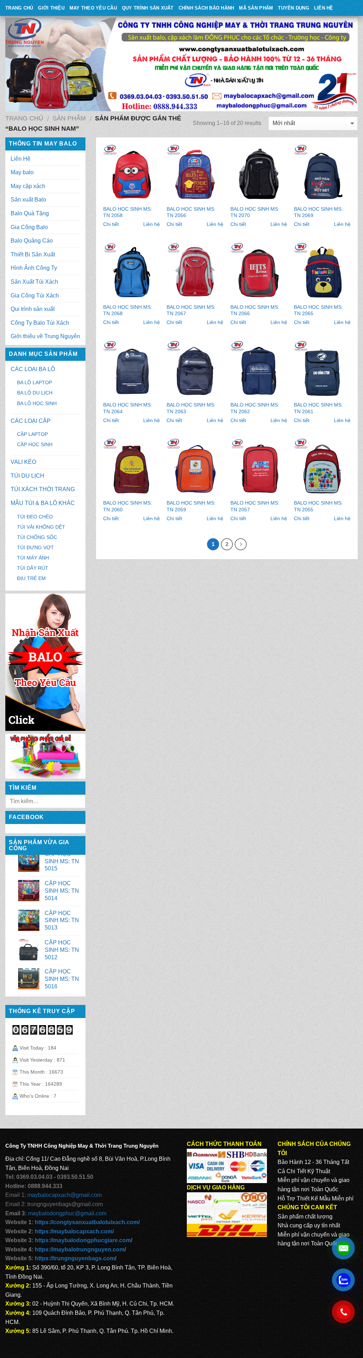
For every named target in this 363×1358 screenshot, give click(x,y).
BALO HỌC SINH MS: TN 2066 (254, 310)
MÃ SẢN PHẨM (256, 8)
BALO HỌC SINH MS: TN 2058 (127, 212)
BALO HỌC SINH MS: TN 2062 (254, 408)
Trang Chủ (19, 8)
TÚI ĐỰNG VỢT (35, 547)
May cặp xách (28, 186)
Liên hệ (151, 224)
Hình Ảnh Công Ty (34, 268)
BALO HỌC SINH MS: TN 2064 (127, 408)
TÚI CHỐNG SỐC (37, 537)
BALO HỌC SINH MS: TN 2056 (191, 212)
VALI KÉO (23, 462)
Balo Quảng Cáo (32, 241)
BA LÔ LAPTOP (34, 382)
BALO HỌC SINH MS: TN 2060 (127, 506)
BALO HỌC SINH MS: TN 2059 (191, 506)
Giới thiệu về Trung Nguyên (45, 336)
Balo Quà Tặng (30, 213)
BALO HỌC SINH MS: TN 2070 (254, 212)
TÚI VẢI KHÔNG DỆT (41, 527)
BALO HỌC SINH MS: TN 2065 (318, 310)
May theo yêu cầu (93, 8)
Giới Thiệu (51, 8)
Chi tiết (111, 224)
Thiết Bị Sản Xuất (33, 254)
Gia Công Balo (29, 227)
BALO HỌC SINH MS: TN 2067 (191, 310)
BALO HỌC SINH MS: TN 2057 (254, 506)
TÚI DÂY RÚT (32, 568)
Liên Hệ (323, 8)
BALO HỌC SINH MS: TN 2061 (318, 408)
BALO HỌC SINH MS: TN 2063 (191, 408)
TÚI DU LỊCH (27, 476)
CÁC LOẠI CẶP (31, 421)
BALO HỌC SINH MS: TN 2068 (127, 310)
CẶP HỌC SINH (34, 444)
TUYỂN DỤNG (293, 8)
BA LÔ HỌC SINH (37, 403)
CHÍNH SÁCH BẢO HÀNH (206, 8)
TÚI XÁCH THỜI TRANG (43, 489)
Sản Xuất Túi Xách (34, 282)
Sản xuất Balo (28, 200)
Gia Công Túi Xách (35, 295)
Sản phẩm (69, 118)
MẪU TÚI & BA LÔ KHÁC (43, 503)
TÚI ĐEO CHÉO (35, 516)
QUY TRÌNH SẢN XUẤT (148, 8)
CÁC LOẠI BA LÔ (33, 369)
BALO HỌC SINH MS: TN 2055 (318, 506)
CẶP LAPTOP (32, 434)
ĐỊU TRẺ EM (31, 578)
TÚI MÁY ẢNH (33, 558)
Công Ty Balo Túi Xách (40, 323)
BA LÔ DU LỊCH (34, 393)
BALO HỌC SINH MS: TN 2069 (318, 212)
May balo (22, 172)
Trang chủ (24, 118)
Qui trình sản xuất (33, 309)
